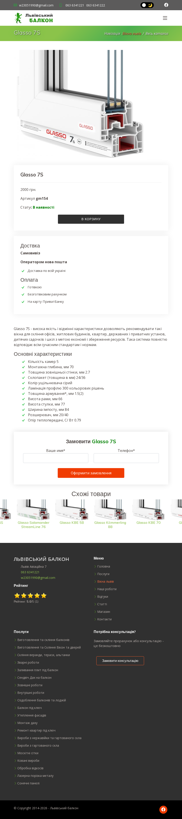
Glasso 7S (149, 522)
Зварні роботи (28, 662)
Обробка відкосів (30, 768)
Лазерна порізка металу (35, 775)
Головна (103, 566)
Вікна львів (132, 33)
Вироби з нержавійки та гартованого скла (49, 738)
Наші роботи (107, 589)
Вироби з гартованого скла (38, 745)
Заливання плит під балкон (37, 670)
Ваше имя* (55, 450)
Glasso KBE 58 (34, 522)
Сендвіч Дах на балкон (34, 677)
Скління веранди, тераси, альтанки (43, 655)
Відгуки (102, 596)
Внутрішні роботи (30, 692)
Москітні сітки (27, 753)
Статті (102, 604)
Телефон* (126, 450)
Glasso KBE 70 (111, 522)
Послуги (103, 574)
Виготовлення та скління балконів (43, 639)
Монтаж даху (27, 722)
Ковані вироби (28, 760)
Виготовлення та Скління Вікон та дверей (49, 647)
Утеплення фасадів (31, 715)
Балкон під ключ (29, 707)
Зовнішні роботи (29, 685)
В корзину (91, 219)
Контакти (104, 619)
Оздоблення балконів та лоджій (41, 700)
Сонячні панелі (28, 783)
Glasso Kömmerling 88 (72, 524)
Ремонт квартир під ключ (36, 730)
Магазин (103, 611)
